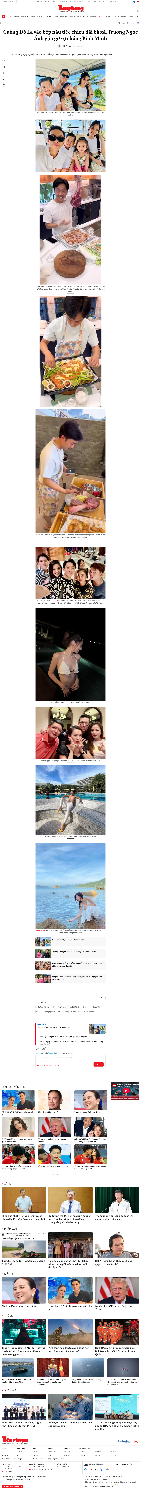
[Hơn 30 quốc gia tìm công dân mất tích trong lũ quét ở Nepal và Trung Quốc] (117, 1332)
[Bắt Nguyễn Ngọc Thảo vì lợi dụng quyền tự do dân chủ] (117, 1245)
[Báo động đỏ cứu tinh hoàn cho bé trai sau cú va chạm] (70, 1407)
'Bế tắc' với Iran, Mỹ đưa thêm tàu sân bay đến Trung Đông (16, 1380)
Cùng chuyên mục (13, 1086)
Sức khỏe (40, 17)
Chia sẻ (4, 67)
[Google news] (108, 1469)
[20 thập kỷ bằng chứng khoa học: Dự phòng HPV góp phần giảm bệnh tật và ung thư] (117, 1407)
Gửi (98, 1064)
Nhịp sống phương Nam (56, 1459)
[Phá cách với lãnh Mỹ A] (54, 1100)
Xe (87, 17)
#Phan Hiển (75, 1011)
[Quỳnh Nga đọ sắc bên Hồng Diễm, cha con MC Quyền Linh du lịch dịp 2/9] (43, 978)
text (124, 23)
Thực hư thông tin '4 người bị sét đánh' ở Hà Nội (23, 1262)
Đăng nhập (39, 1053)
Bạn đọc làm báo (14, 1487)
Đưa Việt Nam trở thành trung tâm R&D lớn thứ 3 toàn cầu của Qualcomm (52, 1381)
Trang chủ (3, 16)
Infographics (84, 1448)
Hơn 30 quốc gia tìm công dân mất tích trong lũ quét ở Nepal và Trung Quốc (115, 1351)
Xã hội (10, 17)
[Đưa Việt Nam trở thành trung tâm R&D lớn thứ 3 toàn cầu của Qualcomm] (53, 1367)
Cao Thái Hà (40, 930)
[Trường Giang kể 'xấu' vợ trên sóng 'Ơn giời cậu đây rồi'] (43, 953)
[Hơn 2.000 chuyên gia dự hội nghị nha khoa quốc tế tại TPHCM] (24, 1407)
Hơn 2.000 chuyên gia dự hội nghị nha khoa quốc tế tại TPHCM (21, 1424)
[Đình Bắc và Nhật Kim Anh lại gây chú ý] (18, 1100)
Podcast (52, 1448)
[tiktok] (97, 1469)
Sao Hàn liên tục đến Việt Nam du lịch (68, 940)
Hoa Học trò (91, 1)
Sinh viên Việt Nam (76, 1)
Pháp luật (63, 17)
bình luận (133, 23)
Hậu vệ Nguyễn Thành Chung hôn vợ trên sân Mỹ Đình (90, 1167)
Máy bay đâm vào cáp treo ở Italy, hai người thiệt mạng (87, 1380)
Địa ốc (32, 17)
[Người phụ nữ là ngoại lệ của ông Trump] (54, 1127)
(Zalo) (44, 1467)
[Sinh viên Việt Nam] (124, 1442)
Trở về (4, 84)
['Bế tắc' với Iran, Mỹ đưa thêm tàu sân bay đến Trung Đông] (18, 1367)
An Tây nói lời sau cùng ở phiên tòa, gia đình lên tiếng (17, 1140)
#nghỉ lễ (86, 1007)
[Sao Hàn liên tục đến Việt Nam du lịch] (43, 941)
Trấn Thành (57, 600)
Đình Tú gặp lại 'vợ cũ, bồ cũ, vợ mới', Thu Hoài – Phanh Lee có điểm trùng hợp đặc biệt (77, 964)
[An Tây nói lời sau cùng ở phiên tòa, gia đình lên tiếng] (18, 1127)
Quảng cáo (112, 1)
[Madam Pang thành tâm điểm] (90, 1100)
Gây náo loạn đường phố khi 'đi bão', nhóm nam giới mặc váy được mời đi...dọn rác (68, 1264)
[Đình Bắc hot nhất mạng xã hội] (54, 1154)
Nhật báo (21, 1448)
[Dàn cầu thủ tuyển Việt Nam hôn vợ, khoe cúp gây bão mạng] (18, 1154)
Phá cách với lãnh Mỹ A (48, 1112)
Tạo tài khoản (53, 1053)
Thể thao (72, 17)
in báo (128, 23)
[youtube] (138, 1)
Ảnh (34, 1448)
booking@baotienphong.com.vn (42, 1469)
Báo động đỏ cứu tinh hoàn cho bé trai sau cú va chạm (70, 1424)
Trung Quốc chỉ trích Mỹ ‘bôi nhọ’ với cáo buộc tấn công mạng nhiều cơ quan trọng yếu (23, 1351)
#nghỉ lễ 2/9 (74, 1007)
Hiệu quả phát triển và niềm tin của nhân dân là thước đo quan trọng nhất (23, 1217)
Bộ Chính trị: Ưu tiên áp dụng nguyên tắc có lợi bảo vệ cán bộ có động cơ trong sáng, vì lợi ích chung (69, 1219)
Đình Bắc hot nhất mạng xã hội (54, 1166)
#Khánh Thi (63, 1011)
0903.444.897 (64, 1467)
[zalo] (102, 1469)
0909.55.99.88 (37, 1467)
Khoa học (116, 17)
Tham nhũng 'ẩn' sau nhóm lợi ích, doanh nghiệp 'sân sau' (114, 1217)
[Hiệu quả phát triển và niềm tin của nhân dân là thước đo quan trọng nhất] (24, 1200)
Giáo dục (107, 17)
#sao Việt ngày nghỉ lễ (45, 1011)
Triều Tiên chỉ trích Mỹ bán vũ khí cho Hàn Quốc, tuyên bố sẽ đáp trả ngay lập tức (122, 1381)
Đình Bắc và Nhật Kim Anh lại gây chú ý (18, 1113)
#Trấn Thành (89, 1011)
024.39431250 (9, 1471)
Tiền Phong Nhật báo (59, 1)
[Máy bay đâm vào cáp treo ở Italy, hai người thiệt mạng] (88, 1367)
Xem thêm (137, 16)
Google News (138, 23)
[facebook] (134, 1)
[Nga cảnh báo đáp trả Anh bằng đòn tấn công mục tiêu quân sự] (70, 1332)
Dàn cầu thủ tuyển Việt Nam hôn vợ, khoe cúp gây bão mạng (17, 1167)
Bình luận (4, 79)
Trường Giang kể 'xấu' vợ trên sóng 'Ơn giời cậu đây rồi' (75, 951)
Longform (68, 1448)
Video (131, 17)
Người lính (80, 17)
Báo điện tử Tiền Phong (71, 8)
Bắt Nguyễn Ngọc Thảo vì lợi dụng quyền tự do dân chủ (114, 1262)
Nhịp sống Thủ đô (38, 1459)
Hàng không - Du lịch (9, 1459)
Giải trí (100, 17)
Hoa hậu (124, 17)
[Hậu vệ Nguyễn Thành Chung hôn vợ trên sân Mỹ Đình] (90, 1154)
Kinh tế (16, 17)
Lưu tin (4, 73)
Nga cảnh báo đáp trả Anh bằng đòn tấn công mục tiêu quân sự (68, 1349)
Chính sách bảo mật (124, 1464)
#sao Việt (97, 1007)
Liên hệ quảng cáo (36, 1464)
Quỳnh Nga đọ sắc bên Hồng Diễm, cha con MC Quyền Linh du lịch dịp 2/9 (77, 977)
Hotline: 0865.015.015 (41, 1)
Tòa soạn (101, 1)
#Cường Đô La (42, 1007)
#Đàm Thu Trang (59, 1007)
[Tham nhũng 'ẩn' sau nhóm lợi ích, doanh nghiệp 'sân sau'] (117, 1200)
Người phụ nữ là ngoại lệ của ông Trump (52, 1140)
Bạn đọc (113, 1455)
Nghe (4, 61)
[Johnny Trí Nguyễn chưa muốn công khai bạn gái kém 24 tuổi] (90, 1127)
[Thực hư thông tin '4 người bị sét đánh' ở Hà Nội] (24, 1245)
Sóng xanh (24, 17)
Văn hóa (93, 17)
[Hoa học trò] (136, 1442)
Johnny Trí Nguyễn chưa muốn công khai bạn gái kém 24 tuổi (90, 1140)
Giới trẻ (55, 17)
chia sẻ (119, 23)
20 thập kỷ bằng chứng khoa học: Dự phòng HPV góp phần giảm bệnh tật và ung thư (117, 1425)
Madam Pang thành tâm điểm (87, 1112)
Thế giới (48, 17)
